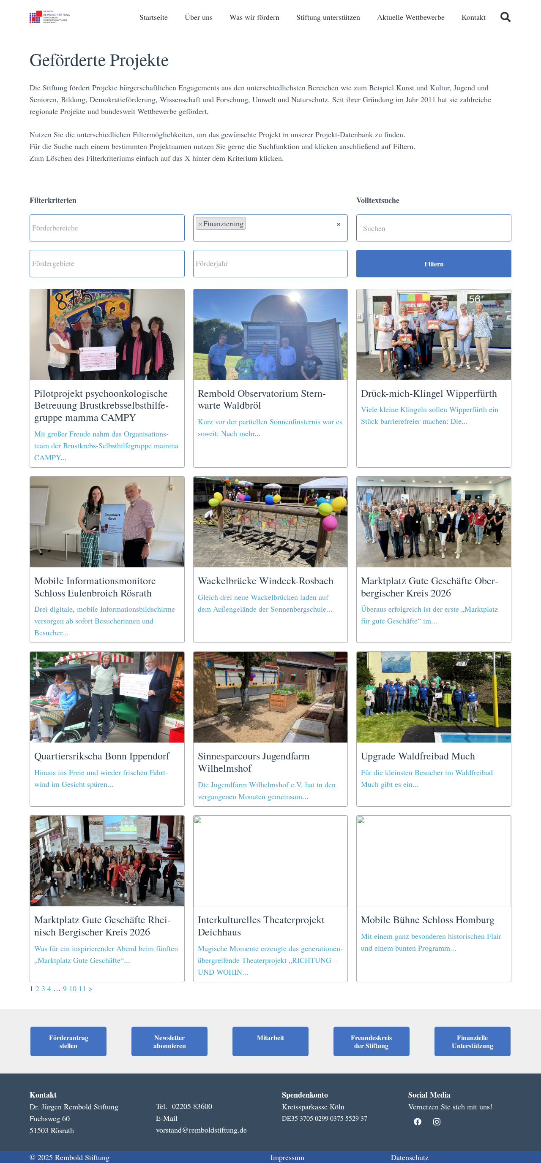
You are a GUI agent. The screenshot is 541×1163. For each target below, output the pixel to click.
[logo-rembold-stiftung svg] (50, 17)
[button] (505, 17)
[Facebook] (417, 1121)
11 (82, 988)
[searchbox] (107, 227)
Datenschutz (410, 1157)
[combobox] (107, 227)
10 (73, 988)
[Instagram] (436, 1121)
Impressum (287, 1157)
